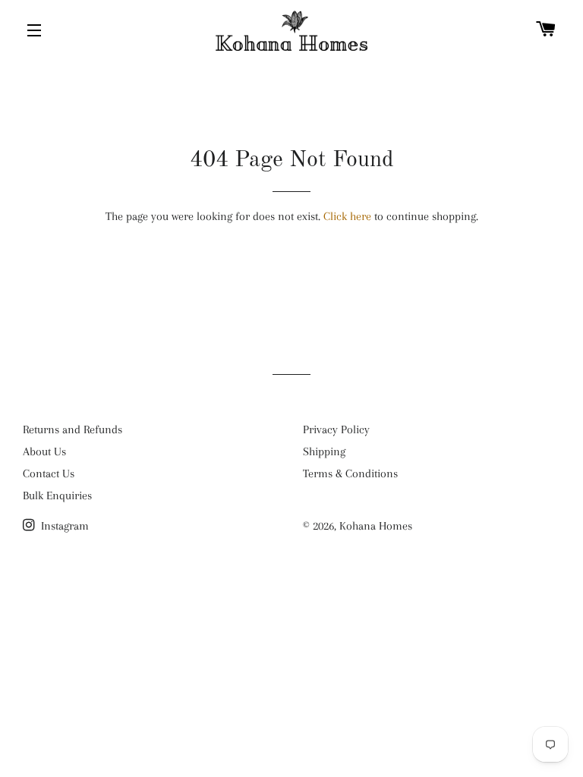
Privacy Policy (336, 429)
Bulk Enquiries (57, 495)
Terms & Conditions (350, 473)
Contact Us (48, 473)
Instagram (63, 526)
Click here (347, 216)
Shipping (324, 451)
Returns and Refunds (72, 429)
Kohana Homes (375, 526)
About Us (44, 451)
